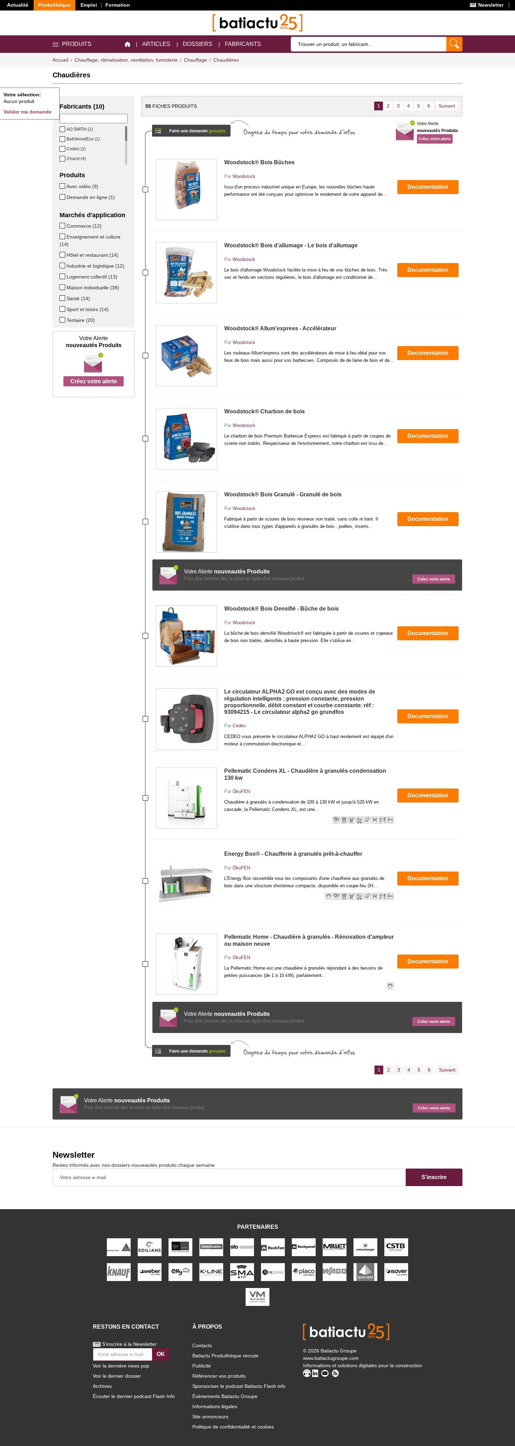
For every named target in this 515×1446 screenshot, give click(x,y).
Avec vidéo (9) (82, 186)
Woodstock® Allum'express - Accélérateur (280, 328)
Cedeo (239, 725)
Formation (117, 5)
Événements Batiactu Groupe (225, 1396)
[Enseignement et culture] (63, 236)
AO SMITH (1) (80, 129)
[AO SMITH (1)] (63, 129)
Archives (102, 1386)
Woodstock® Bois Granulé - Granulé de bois (283, 494)
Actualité (17, 5)
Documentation (427, 187)
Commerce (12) (84, 226)
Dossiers (197, 44)
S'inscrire (434, 1177)
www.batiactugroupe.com (331, 1358)
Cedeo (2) (76, 148)
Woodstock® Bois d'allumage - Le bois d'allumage (291, 245)
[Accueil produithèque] (127, 44)
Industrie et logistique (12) (95, 266)
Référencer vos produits (219, 1376)
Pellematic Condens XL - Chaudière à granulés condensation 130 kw (305, 774)
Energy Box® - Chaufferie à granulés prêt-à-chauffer (293, 854)
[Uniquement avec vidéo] (63, 186)
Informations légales (214, 1406)
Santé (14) (78, 298)
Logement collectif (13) (92, 277)
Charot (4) (76, 158)
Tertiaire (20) (81, 320)
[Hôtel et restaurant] (63, 254)
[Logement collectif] (63, 276)
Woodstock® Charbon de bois (264, 411)
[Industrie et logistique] (63, 265)
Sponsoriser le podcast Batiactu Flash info (239, 1386)
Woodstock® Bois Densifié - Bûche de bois (281, 609)
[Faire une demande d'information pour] (191, 1048)
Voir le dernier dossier (117, 1376)
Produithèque (54, 5)
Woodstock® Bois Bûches (259, 162)
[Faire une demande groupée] (191, 128)
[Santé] (63, 298)
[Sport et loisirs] (63, 309)
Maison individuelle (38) (93, 287)
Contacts (202, 1345)
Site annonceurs (210, 1416)
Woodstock (244, 176)
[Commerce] (63, 225)
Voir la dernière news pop (121, 1366)
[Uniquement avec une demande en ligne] (63, 197)
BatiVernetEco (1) (83, 139)
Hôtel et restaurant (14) (92, 255)
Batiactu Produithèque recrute (225, 1355)
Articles (156, 44)
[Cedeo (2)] (63, 149)
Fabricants (243, 44)
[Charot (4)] (63, 158)
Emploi (89, 5)
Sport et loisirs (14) (88, 309)
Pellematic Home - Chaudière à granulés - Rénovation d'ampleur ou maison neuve (309, 940)
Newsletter (490, 5)
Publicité (201, 1366)
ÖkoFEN (241, 791)
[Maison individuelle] (63, 287)
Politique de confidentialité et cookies (233, 1427)
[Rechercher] (454, 44)
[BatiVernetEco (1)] (63, 139)
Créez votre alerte (93, 381)
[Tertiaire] (63, 320)
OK (161, 1354)
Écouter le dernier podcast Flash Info (134, 1396)
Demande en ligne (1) (91, 197)
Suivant (447, 106)
